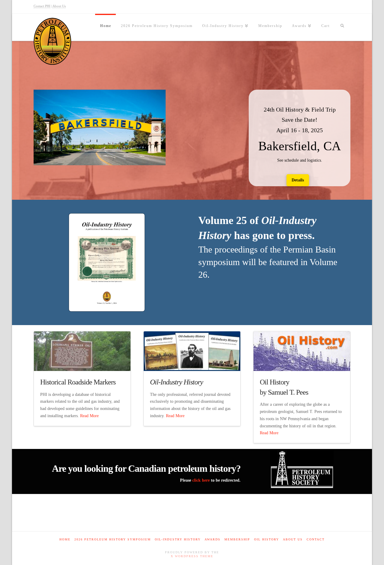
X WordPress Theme (192, 556)
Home (64, 539)
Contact (316, 539)
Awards (212, 539)
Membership (237, 539)
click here (201, 480)
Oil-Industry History (178, 539)
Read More (89, 416)
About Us (59, 6)
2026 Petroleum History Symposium (112, 539)
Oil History (266, 539)
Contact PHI (42, 6)
